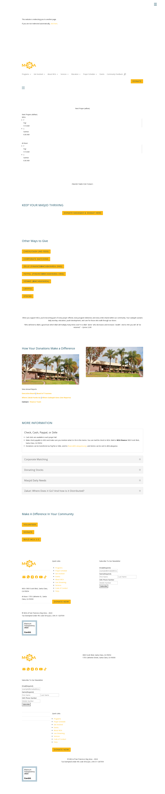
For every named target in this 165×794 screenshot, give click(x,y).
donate (137, 81)
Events (102, 74)
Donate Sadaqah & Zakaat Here (82, 213)
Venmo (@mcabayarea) (36, 281)
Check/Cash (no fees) (36, 251)
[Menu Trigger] (155, 4)
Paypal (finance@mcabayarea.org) (44, 274)
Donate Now (61, 601)
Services (64, 74)
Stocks (28, 296)
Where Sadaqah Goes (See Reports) (56, 397)
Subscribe (103, 586)
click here (54, 24)
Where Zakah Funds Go (31, 397)
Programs (25, 74)
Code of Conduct (61, 588)
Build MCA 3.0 (31, 539)
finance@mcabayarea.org (77, 446)
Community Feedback (115, 74)
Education (74, 74)
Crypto (28, 289)
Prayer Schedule (89, 74)
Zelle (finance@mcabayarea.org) (43, 266)
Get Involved (38, 74)
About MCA (52, 74)
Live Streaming (60, 582)
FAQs (57, 591)
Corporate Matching (36, 259)
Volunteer (30, 524)
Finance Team (35, 402)
